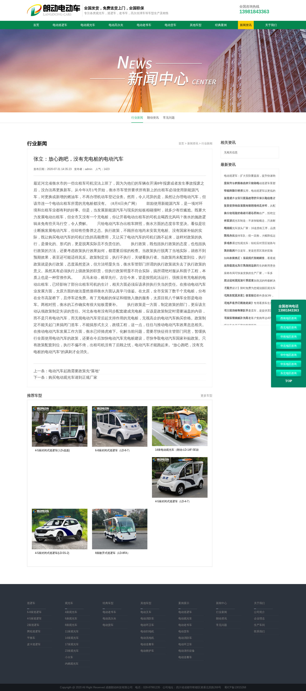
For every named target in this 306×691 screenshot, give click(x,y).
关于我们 (271, 25)
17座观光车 (72, 644)
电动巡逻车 (60, 25)
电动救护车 (147, 650)
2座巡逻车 (33, 624)
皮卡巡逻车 (34, 644)
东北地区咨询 (288, 373)
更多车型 (206, 395)
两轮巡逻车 (34, 631)
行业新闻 (137, 117)
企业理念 (259, 618)
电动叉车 (146, 612)
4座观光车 (71, 612)
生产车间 (259, 624)
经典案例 (221, 25)
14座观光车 (72, 637)
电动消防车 (147, 618)
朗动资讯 (153, 117)
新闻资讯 (246, 25)
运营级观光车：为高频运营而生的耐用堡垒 (249, 265)
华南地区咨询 (288, 336)
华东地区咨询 (288, 364)
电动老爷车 (144, 25)
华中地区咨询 (288, 354)
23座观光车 (72, 650)
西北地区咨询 (288, 327)
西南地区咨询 (288, 318)
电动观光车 (88, 25)
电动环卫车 (147, 624)
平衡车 (31, 637)
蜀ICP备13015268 (235, 687)
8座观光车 (71, 624)
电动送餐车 (147, 644)
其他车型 (196, 25)
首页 (36, 25)
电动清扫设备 (186, 650)
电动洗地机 (147, 637)
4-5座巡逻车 (34, 618)
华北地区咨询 (288, 345)
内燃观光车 (71, 663)
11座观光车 (72, 631)
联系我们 (259, 631)
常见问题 (169, 117)
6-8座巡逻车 (34, 612)
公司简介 (259, 612)
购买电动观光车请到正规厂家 (73, 377)
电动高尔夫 (116, 25)
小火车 (69, 657)
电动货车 (170, 25)
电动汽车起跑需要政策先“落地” (74, 371)
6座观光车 (71, 618)
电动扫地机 (147, 631)
